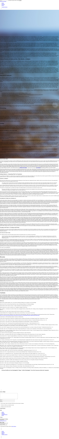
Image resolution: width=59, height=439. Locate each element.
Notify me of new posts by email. (6, 406)
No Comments (38, 167)
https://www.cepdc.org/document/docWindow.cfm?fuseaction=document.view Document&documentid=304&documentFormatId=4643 (19, 315)
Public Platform (14, 426)
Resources (3, 413)
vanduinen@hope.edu (3, 420)
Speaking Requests (4, 414)
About (3, 431)
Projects (3, 412)
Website (1, 401)
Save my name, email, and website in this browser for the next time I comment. (12, 403)
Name (1, 399)
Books (3, 415)
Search (20, 0)
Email (1, 400)
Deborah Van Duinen (3, 1)
